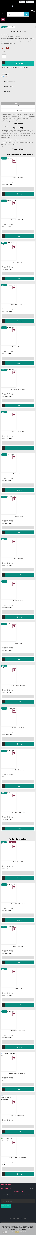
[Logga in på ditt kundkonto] (2, 14)
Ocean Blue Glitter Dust (18, 685)
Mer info (26, 1229)
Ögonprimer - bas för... (18, 1115)
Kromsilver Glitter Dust (18, 304)
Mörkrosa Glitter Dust (18, 431)
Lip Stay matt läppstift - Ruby (18, 1073)
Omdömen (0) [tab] (18, 110)
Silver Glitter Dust (18, 177)
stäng (17, 1231)
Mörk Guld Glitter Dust (18, 812)
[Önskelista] (32, 11)
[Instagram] (25, 1218)
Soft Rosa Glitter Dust (18, 389)
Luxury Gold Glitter (18, 728)
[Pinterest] (21, 1218)
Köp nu (20, 63)
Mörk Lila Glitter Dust (18, 347)
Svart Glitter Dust (18, 558)
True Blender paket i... (18, 861)
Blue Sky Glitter (18, 601)
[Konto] (34, 11)
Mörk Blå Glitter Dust (18, 770)
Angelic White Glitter (18, 262)
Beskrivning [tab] (18, 103)
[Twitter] (14, 1218)
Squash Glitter (18, 643)
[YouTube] (18, 1218)
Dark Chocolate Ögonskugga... (18, 1158)
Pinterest (6, 77)
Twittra (4, 77)
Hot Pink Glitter (18, 474)
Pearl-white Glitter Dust (18, 220)
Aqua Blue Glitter (18, 516)
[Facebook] (10, 1218)
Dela (1, 77)
